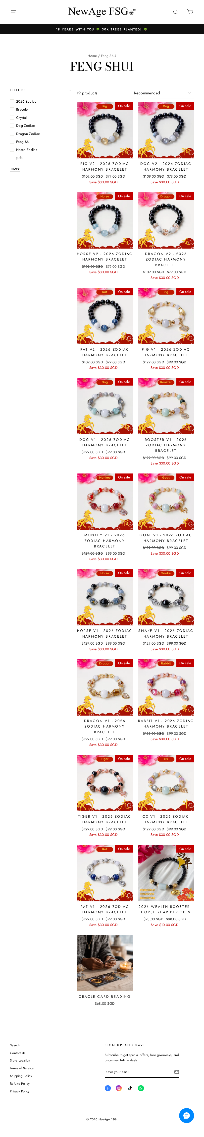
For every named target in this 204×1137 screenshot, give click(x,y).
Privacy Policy (20, 1091)
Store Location (20, 1060)
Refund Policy (20, 1083)
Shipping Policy (21, 1075)
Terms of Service (22, 1068)
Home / (94, 55)
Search (15, 1045)
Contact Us (17, 1053)
